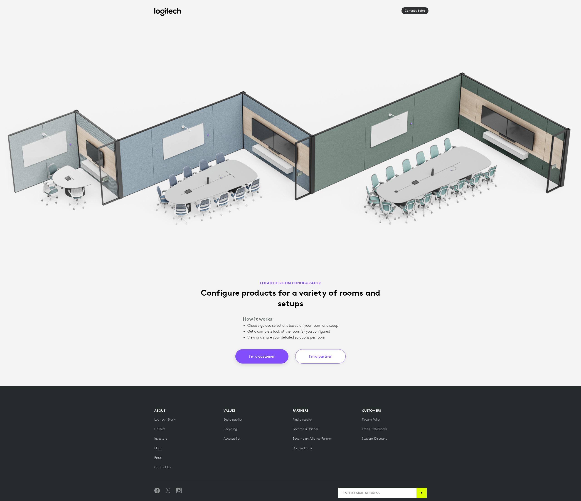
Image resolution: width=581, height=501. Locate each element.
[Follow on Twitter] (168, 491)
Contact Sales (415, 10)
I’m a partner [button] (320, 356)
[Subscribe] (421, 493)
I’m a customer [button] (262, 356)
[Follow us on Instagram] (179, 491)
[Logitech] (167, 12)
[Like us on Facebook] (157, 491)
